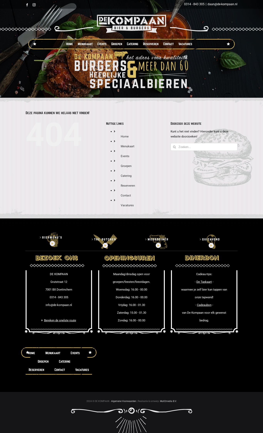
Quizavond (211, 239)
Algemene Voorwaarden (123, 401)
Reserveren (128, 185)
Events (125, 156)
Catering (126, 176)
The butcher (105, 239)
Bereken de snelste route (60, 320)
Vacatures (127, 205)
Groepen (126, 166)
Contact (126, 195)
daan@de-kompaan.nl (222, 4)
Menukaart (127, 146)
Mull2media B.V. (168, 401)
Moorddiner (158, 239)
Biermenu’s (52, 237)
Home (125, 136)
